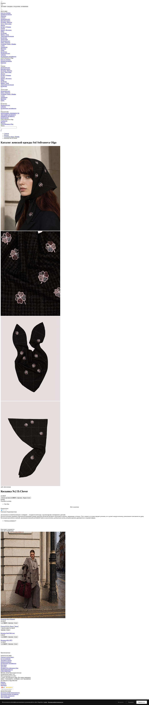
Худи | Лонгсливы (6, 24)
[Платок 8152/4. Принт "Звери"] (74, 625)
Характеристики (12, 512)
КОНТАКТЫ (5, 118)
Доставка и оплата (6, 660)
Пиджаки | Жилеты (6, 22)
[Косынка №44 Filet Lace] (74, 631)
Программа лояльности (7, 696)
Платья (3, 28)
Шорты (3, 25)
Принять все (141, 702)
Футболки (4, 33)
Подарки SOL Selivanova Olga (9, 668)
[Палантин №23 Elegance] (74, 575)
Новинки (3, 16)
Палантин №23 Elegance (8, 619)
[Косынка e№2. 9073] (74, 639)
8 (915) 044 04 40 (6, 671)
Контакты (3, 685)
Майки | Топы (5, 34)
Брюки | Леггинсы (6, 30)
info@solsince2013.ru (7, 669)
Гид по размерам (5, 659)
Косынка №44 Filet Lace (8, 633)
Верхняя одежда (5, 20)
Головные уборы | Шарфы (8, 44)
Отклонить (131, 702)
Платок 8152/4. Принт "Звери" (10, 626)
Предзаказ (4, 665)
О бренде (3, 683)
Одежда (3, 17)
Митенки (3, 48)
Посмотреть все (5, 19)
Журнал (3, 122)
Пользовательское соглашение (9, 694)
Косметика (4, 38)
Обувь (2, 50)
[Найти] (1, 129)
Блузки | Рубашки (6, 27)
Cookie (45, 702)
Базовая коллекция (6, 14)
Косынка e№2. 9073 (6, 640)
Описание (4, 512)
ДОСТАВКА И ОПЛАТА (8, 115)
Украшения (4, 47)
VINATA (3, 55)
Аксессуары (4, 39)
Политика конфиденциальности (10, 692)
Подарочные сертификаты (8, 56)
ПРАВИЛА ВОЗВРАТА (8, 116)
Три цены (3, 666)
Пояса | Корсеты (5, 42)
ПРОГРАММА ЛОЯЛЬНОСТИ (10, 113)
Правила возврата (6, 662)
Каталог (3, 682)
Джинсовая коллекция (7, 36)
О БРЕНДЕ (4, 121)
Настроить (121, 702)
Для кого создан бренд (7, 657)
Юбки (2, 31)
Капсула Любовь (6, 13)
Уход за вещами (5, 697)
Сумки (3, 45)
